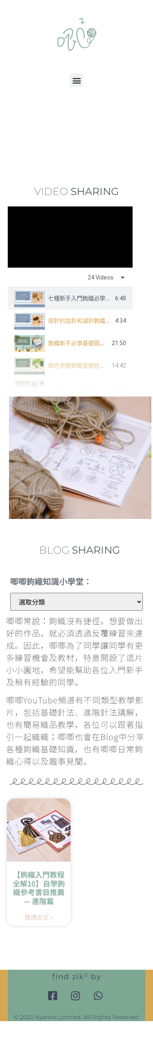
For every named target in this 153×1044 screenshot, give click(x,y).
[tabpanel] (70, 237)
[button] (76, 80)
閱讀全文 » (38, 917)
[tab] (70, 298)
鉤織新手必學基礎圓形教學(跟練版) (93, 343)
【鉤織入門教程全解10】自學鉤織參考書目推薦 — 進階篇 (39, 887)
